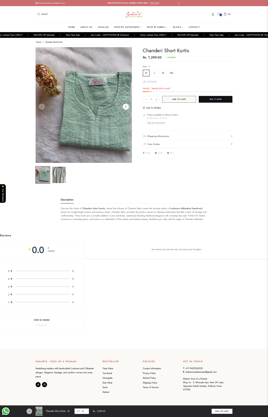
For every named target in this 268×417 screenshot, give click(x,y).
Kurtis (105, 387)
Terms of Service (151, 387)
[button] (179, 3)
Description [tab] (67, 200)
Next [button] (126, 107)
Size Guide (151, 81)
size (78, 411)
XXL (172, 73)
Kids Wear (107, 382)
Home (38, 42)
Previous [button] (42, 107)
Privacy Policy (149, 373)
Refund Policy (149, 378)
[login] (213, 14)
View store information (156, 122)
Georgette (108, 378)
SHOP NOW (154, 3)
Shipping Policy (150, 382)
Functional (107, 373)
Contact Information (152, 368)
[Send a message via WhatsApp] (5, 411)
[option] (84, 105)
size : (146, 66)
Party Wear (108, 368)
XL (163, 73)
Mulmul (106, 392)
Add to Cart (222, 411)
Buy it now (216, 99)
